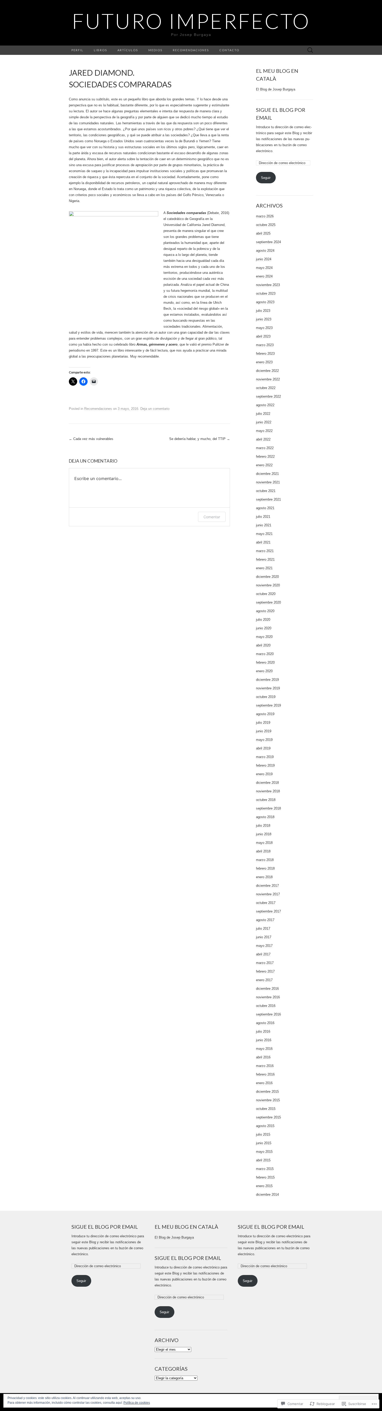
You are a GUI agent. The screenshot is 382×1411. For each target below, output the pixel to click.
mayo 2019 (264, 740)
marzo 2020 (265, 654)
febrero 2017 (265, 971)
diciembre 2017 (267, 886)
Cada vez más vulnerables (91, 439)
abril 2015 (263, 1160)
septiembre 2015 (268, 1117)
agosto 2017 (265, 920)
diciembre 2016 (267, 989)
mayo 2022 (264, 431)
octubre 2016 (265, 1006)
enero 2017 (264, 980)
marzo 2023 (265, 345)
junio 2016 (263, 1040)
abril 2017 (263, 954)
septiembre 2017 (268, 911)
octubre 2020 (265, 594)
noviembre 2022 (268, 379)
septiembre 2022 (268, 396)
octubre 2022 (265, 388)
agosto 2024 (265, 251)
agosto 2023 (265, 302)
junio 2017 (263, 937)
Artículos (127, 50)
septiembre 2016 (268, 1014)
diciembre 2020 (267, 577)
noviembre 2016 (268, 997)
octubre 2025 (265, 225)
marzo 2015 (265, 1169)
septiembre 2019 (268, 705)
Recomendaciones (191, 50)
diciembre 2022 (267, 371)
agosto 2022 (265, 405)
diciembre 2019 (267, 680)
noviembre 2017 (268, 894)
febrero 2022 (265, 456)
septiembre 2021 (268, 499)
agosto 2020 (265, 611)
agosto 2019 (265, 714)
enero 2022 (264, 465)
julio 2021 (263, 517)
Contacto (229, 50)
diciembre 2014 (267, 1194)
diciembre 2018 (267, 783)
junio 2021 (263, 525)
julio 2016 (263, 1031)
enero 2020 (264, 671)
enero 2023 (264, 362)
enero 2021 (264, 568)
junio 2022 (263, 422)
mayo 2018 (264, 843)
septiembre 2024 (268, 242)
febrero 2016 (265, 1074)
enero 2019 (264, 774)
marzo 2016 (265, 1066)
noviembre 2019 (268, 688)
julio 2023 (263, 311)
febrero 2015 (265, 1177)
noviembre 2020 (268, 585)
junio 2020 (263, 628)
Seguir (266, 178)
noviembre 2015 (268, 1100)
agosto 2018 (265, 817)
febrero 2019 (265, 765)
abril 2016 (263, 1057)
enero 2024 (264, 276)
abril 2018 (263, 851)
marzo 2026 (265, 216)
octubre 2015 (265, 1109)
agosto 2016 (265, 1023)
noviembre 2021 (268, 482)
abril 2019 (263, 748)
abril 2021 (263, 542)
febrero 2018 (265, 868)
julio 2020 (263, 620)
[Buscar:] (310, 50)
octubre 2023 (265, 293)
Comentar (211, 517)
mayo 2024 (264, 268)
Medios (155, 50)
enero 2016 (264, 1083)
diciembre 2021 (267, 474)
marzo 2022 (265, 448)
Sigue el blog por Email (104, 1227)
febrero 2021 (265, 559)
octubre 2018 (265, 800)
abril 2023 (263, 336)
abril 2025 (263, 233)
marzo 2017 (265, 963)
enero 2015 (264, 1186)
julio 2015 (263, 1134)
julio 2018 (263, 825)
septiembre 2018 (268, 808)
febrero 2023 (265, 353)
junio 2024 (263, 259)
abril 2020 (263, 645)
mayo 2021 (264, 534)
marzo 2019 (265, 757)
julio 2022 (263, 414)
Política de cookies (136, 1402)
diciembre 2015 (267, 1091)
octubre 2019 (265, 697)
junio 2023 (263, 319)
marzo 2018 (265, 860)
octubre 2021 (265, 491)
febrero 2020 (265, 662)
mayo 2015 (264, 1152)
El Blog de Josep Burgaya (275, 89)
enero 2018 (264, 877)
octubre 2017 (265, 903)
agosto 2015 (265, 1126)
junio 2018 (263, 834)
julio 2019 (263, 722)
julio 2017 (263, 928)
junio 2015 (263, 1143)
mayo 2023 (264, 328)
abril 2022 (263, 439)
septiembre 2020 (268, 602)
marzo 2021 (265, 551)
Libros (100, 50)
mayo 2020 (264, 637)
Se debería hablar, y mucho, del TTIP (199, 439)
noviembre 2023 (268, 285)
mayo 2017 (264, 946)
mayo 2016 (264, 1049)
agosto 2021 (265, 508)
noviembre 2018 (268, 791)
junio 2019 (263, 731)
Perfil (77, 50)
